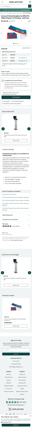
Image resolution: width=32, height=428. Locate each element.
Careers (9, 380)
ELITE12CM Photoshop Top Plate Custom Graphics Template (15, 209)
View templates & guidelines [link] (10, 94)
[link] (14, 13)
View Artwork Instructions (9, 194)
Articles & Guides (8, 391)
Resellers (8, 383)
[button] (29, 6)
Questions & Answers (10, 219)
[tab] (13, 43)
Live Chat (16, 361)
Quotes (22, 388)
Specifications (7, 215)
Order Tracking (22, 377)
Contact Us (22, 374)
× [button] (30, 416)
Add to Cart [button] (16, 140)
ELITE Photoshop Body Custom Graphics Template (15, 200)
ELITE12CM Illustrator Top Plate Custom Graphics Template (15, 204)
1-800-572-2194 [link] (17, 364)
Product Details (8, 149)
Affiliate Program (8, 385)
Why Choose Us (9, 377)
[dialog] (16, 421)
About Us (8, 374)
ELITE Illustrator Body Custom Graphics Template (15, 197)
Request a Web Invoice (22, 391)
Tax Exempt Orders (22, 385)
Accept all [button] (16, 425)
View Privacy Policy (26, 420)
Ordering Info (22, 380)
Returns (22, 394)
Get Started (16, 97)
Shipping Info (22, 383)
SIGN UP (16, 354)
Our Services (8, 388)
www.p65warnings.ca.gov (17, 240)
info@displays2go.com (17, 366)
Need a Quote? (26, 48)
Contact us (21, 63)
